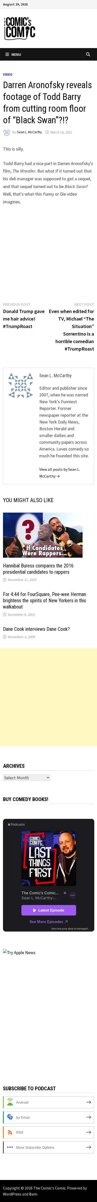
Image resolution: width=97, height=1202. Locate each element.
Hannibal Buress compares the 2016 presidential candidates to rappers (38, 569)
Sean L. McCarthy (29, 132)
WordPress (12, 1193)
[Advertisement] (48, 697)
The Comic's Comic (49, 1187)
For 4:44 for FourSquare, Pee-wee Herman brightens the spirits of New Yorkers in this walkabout (44, 600)
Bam (33, 1193)
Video (7, 74)
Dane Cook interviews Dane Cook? (36, 629)
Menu (16, 54)
